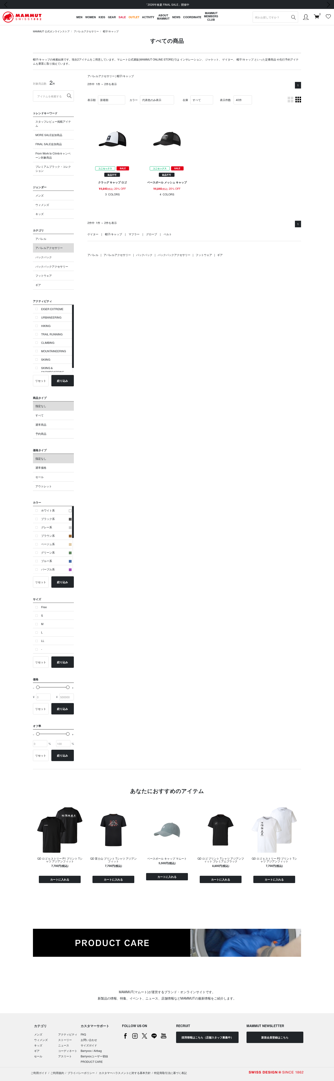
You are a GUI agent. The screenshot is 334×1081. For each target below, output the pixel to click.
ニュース (63, 1045)
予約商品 (40, 433)
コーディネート (67, 1051)
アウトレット (43, 486)
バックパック (43, 257)
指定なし (40, 406)
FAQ (83, 1034)
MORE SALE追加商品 (48, 135)
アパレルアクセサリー (86, 31)
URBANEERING (51, 317)
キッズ (39, 214)
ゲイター (227, 59)
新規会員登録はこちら (275, 1037)
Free (44, 607)
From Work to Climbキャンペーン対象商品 (53, 155)
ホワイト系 (48, 510)
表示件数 (225, 100)
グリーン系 (48, 552)
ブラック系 (48, 519)
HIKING (45, 326)
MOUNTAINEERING (53, 351)
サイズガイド (89, 1045)
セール (39, 477)
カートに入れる (59, 879)
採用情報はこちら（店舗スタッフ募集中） (207, 1037)
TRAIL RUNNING (51, 334)
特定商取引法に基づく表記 (170, 1073)
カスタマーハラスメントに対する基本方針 (124, 1073)
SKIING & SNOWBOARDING (52, 370)
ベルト (168, 234)
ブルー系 (46, 561)
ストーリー (65, 1040)
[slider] (38, 687)
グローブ (151, 234)
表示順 (91, 100)
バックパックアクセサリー (51, 266)
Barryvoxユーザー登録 (94, 1056)
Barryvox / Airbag (91, 1051)
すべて (39, 415)
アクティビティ (67, 1034)
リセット (40, 380)
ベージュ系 (48, 544)
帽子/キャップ (111, 31)
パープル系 (48, 569)
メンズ (39, 195)
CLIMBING (47, 342)
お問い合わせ (89, 1040)
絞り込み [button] (62, 381)
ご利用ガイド (39, 1073)
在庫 (185, 100)
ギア (38, 285)
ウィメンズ (42, 205)
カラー (134, 100)
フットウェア (43, 275)
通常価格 (40, 467)
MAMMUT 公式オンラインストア (51, 31)
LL (42, 641)
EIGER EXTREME (52, 309)
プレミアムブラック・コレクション (53, 168)
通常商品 (40, 424)
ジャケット (212, 59)
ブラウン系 (48, 535)
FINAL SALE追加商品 (48, 144)
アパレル (40, 239)
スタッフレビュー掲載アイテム (53, 123)
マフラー (134, 234)
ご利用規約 (57, 1073)
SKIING (45, 359)
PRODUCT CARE (92, 1061)
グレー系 (46, 527)
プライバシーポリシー (81, 1073)
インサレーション (191, 59)
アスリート (65, 1056)
